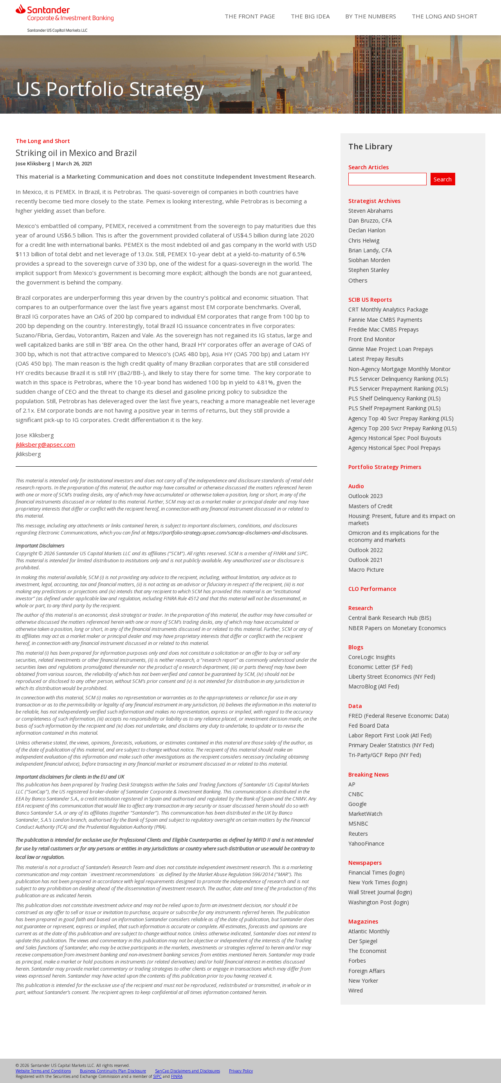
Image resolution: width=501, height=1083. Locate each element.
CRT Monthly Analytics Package (388, 309)
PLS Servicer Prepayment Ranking (391, 388)
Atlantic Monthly (368, 931)
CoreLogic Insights (371, 657)
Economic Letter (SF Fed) (380, 666)
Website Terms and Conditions (43, 1071)
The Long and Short (445, 16)
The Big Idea (310, 16)
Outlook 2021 (365, 559)
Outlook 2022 (365, 550)
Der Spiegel (362, 941)
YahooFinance (366, 843)
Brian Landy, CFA (370, 250)
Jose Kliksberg (33, 163)
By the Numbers (370, 16)
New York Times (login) (377, 882)
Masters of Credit (370, 506)
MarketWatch (365, 813)
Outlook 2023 (365, 496)
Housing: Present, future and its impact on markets (401, 519)
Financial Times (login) (376, 872)
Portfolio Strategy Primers (384, 467)
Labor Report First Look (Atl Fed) (390, 735)
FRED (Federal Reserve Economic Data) (398, 715)
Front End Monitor (371, 339)
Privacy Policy (241, 1071)
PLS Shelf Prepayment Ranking (387, 408)
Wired (355, 990)
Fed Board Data (368, 725)
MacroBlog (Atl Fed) (373, 686)
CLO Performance (372, 588)
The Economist (367, 950)
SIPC (157, 1076)
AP (351, 784)
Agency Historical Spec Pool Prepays (394, 447)
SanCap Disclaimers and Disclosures (187, 1071)
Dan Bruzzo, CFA (370, 220)
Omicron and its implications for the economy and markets (393, 536)
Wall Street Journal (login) (380, 892)
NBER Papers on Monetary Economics (397, 628)
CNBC (356, 794)
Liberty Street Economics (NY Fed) (391, 676)
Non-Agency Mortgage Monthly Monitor (399, 369)
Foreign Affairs (366, 970)
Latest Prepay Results (376, 358)
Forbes (357, 960)
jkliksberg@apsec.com (45, 444)
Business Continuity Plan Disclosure (113, 1071)
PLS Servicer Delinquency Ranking (391, 378)
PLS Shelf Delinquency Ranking (387, 398)
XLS (441, 378)
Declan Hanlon (367, 230)
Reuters (358, 833)
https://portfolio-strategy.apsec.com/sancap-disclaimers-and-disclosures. (227, 532)
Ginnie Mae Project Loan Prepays (390, 349)
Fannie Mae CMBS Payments (385, 319)
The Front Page (250, 16)
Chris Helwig (363, 240)
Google (357, 804)
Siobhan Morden (369, 260)
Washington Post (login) (378, 902)
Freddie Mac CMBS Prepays (383, 329)
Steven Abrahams (370, 210)
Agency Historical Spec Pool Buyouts (395, 438)
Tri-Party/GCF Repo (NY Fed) (384, 755)
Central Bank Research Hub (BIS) (389, 617)
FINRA (176, 1076)
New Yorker (363, 980)
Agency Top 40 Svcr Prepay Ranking (393, 418)
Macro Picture (366, 569)
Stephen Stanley (368, 269)
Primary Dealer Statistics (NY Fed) (391, 745)
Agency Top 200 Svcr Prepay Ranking (395, 428)
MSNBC (358, 823)
